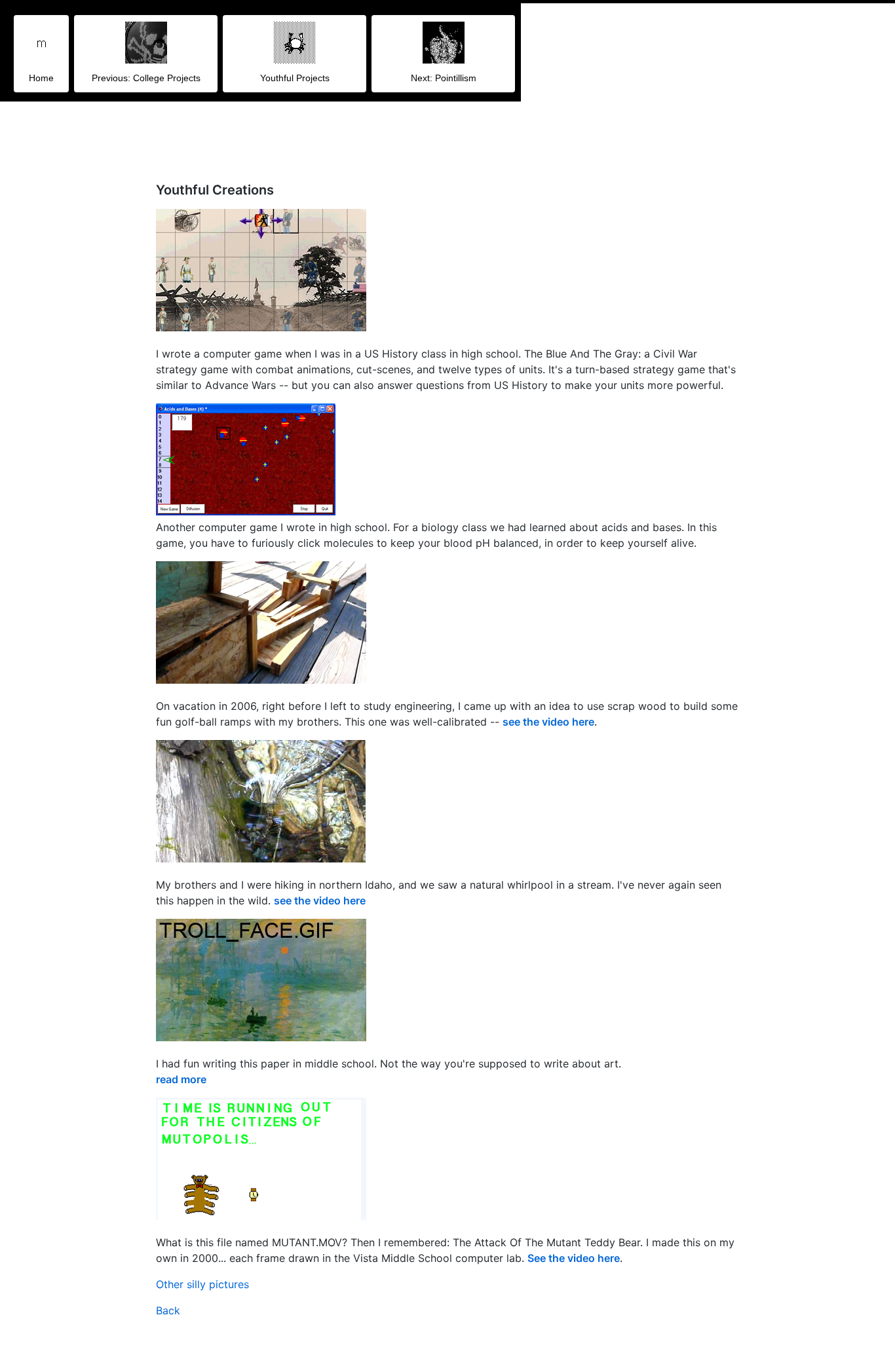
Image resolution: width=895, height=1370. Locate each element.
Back (168, 1310)
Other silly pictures (202, 1284)
